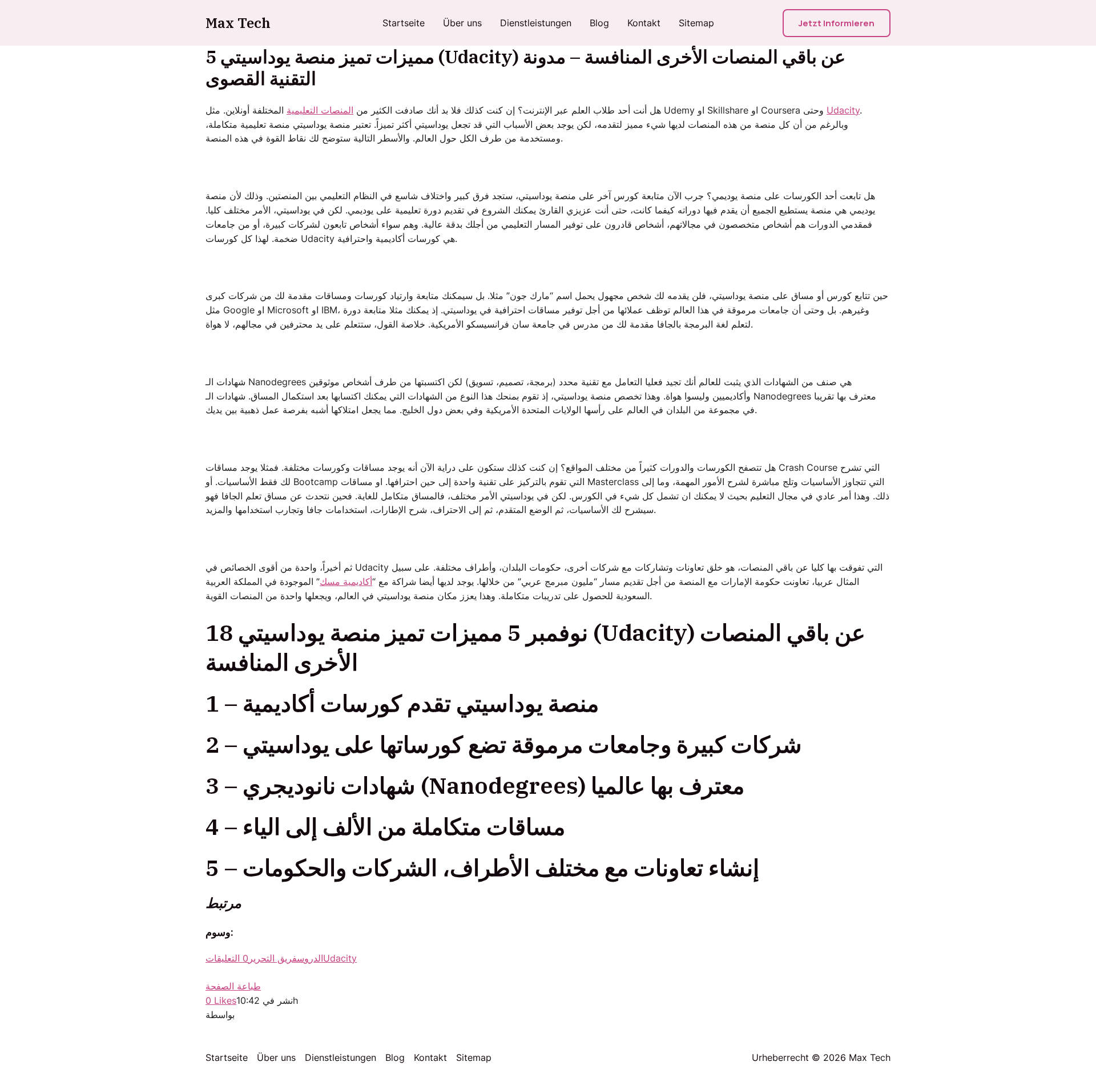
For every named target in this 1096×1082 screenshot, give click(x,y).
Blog (599, 23)
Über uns (462, 23)
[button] (836, 23)
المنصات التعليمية (320, 110)
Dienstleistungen (535, 23)
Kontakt (643, 23)
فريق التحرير (272, 958)
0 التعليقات (227, 958)
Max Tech (238, 23)
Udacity (843, 110)
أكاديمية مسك (346, 581)
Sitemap (696, 23)
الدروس (310, 958)
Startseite (403, 23)
